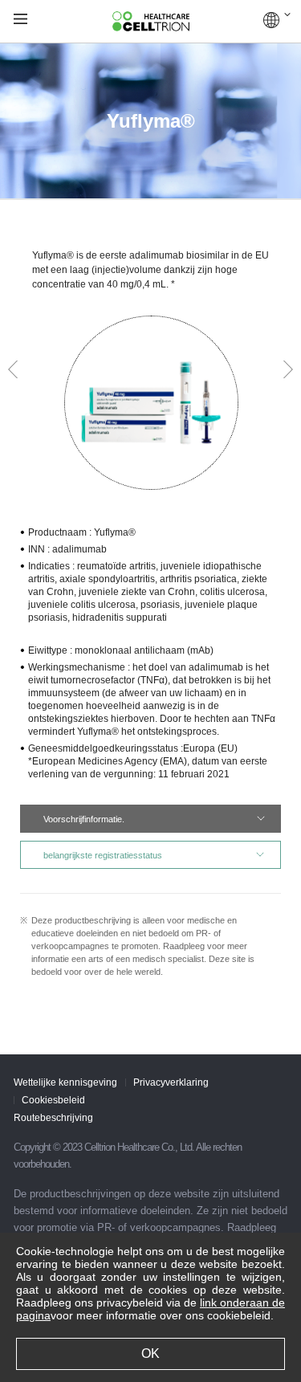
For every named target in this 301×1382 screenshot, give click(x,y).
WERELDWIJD (277, 20)
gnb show (20, 20)
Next (288, 369)
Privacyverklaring (171, 1082)
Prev (13, 369)
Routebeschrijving (53, 1117)
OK (150, 1353)
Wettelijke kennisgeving (65, 1082)
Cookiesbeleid (53, 1100)
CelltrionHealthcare (150, 21)
